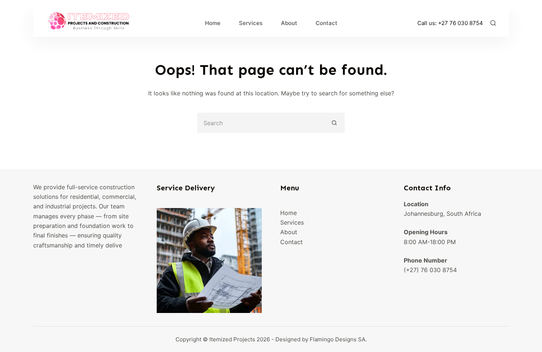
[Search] (493, 23)
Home (212, 23)
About (289, 23)
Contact (326, 23)
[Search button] (334, 123)
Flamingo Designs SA (337, 339)
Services (251, 23)
